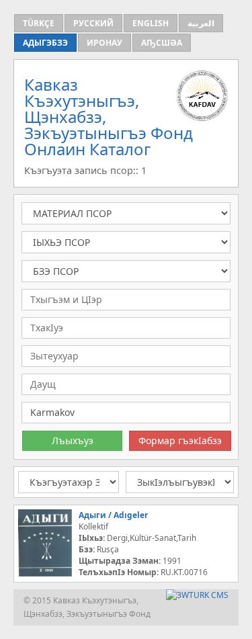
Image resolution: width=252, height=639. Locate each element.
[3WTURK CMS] (197, 595)
